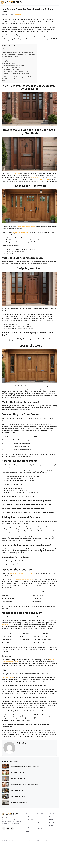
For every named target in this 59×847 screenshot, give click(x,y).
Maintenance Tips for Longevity (13, 80)
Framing (51, 825)
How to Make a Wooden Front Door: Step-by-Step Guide (19, 54)
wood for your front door (20, 232)
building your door (35, 177)
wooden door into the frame (24, 579)
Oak (38, 822)
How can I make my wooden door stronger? (17, 73)
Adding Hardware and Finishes (12, 75)
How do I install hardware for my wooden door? (18, 77)
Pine (38, 825)
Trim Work (51, 828)
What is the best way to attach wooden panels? (18, 71)
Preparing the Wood (9, 63)
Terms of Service (46, 841)
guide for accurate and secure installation (22, 573)
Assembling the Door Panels (11, 69)
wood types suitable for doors (25, 226)
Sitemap (54, 841)
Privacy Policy (36, 841)
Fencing (51, 819)
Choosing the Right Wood (11, 56)
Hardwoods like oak (8, 677)
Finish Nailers (29, 819)
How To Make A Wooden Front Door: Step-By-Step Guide (19, 52)
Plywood (39, 828)
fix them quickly (6, 624)
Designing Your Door (9, 60)
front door (17, 173)
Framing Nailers (28, 823)
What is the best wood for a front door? (16, 58)
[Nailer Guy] (11, 2)
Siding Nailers (29, 827)
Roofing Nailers (28, 830)
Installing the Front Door (10, 79)
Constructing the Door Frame (12, 67)
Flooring (51, 816)
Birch (38, 816)
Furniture (51, 822)
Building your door (43, 179)
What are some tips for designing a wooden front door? (20, 61)
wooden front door (44, 35)
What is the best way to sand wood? (15, 65)
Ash (38, 819)
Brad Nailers (29, 816)
